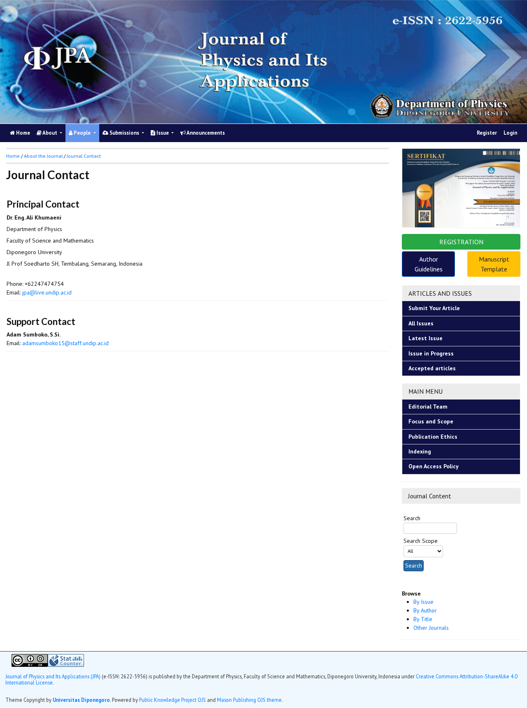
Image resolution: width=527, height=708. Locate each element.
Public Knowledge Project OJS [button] (172, 699)
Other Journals (431, 627)
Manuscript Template (494, 264)
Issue (162, 132)
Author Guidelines (429, 264)
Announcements (205, 132)
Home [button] (13, 156)
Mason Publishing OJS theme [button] (249, 699)
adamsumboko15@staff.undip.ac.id (65, 343)
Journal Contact (84, 156)
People (82, 132)
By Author (425, 610)
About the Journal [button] (43, 156)
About (50, 132)
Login (510, 132)
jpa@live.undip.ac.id (47, 292)
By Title (422, 619)
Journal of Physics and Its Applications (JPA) (53, 676)
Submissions (124, 132)
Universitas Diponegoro (81, 699)
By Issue (423, 601)
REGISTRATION (461, 242)
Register (487, 132)
